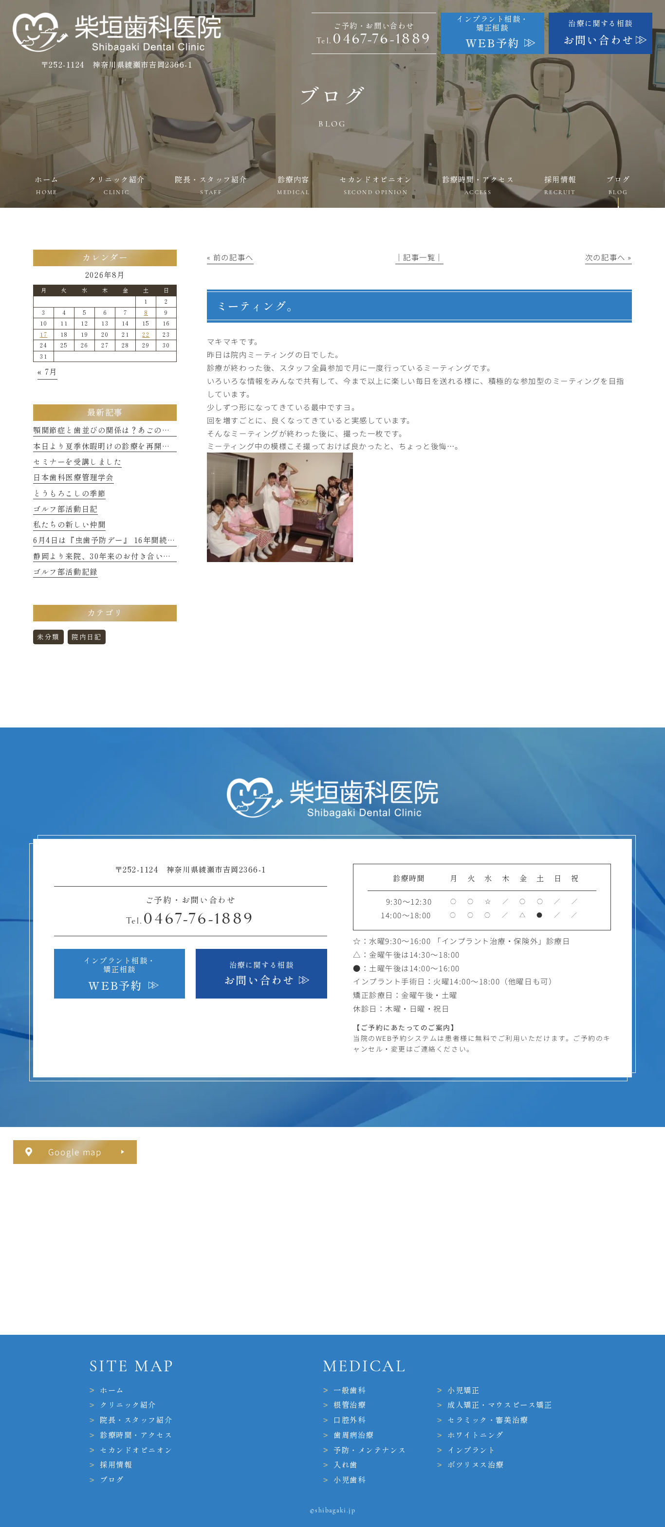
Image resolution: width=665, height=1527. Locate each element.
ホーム (112, 1390)
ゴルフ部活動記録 (65, 572)
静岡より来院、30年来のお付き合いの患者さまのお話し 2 (138, 556)
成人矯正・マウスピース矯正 (499, 1405)
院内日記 (87, 637)
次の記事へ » (608, 257)
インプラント (471, 1450)
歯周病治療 (353, 1435)
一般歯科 (349, 1390)
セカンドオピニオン (136, 1450)
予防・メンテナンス (369, 1450)
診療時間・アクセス (136, 1435)
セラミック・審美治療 (487, 1420)
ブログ (112, 1480)
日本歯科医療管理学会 (73, 477)
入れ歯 (345, 1465)
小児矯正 (463, 1390)
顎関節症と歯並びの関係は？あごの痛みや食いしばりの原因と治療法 (158, 430)
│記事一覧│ (419, 257)
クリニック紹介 (128, 1405)
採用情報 (116, 1465)
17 (43, 334)
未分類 (48, 637)
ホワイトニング (475, 1435)
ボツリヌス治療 (475, 1465)
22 (145, 334)
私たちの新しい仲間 (69, 524)
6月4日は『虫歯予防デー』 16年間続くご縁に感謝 (124, 540)
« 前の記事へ (230, 257)
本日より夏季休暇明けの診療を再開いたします (117, 446)
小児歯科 (349, 1480)
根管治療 (349, 1405)
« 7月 (47, 372)
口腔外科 (349, 1420)
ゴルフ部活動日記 (65, 509)
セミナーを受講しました (77, 462)
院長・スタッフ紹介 (136, 1420)
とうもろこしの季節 (69, 493)
